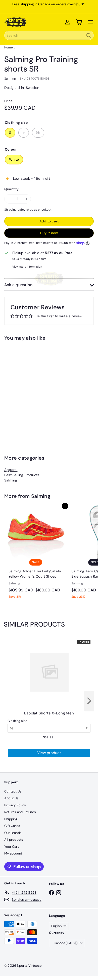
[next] (89, 701)
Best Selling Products (21, 475)
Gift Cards (12, 826)
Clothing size (17, 721)
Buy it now (49, 233)
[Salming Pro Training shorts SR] (36, 389)
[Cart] (79, 22)
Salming (10, 480)
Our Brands (13, 833)
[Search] (89, 35)
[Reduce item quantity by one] (9, 199)
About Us (11, 798)
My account (13, 853)
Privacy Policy (15, 805)
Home (8, 47)
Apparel (10, 469)
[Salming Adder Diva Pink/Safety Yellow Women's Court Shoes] (36, 553)
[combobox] (49, 35)
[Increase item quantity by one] (26, 199)
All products (13, 839)
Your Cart (11, 846)
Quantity (11, 189)
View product (49, 752)
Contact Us (13, 791)
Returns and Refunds (20, 812)
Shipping (10, 210)
